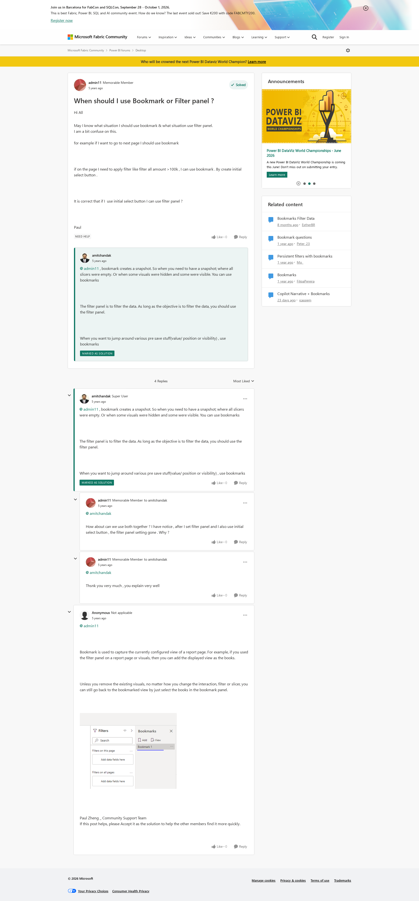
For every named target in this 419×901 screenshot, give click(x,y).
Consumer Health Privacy (130, 891)
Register (328, 37)
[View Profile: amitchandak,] (85, 258)
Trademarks (342, 880)
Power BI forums (119, 50)
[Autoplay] (298, 183)
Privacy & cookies (293, 880)
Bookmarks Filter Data (295, 218)
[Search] (314, 37)
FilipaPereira (305, 281)
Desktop (141, 50)
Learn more (257, 61)
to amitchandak (155, 500)
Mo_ (300, 262)
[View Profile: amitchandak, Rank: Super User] (84, 399)
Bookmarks (286, 274)
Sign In (344, 37)
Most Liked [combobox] (243, 381)
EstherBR (308, 224)
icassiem (305, 300)
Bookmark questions (294, 237)
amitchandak (101, 255)
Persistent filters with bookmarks (304, 256)
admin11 (95, 82)
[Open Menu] (348, 50)
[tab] (304, 183)
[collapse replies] (69, 395)
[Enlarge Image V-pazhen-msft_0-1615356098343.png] (128, 751)
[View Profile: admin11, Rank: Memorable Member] (80, 85)
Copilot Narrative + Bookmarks (303, 293)
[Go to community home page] (97, 37)
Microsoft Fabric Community (86, 50)
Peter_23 (303, 243)
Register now (62, 20)
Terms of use (320, 880)
